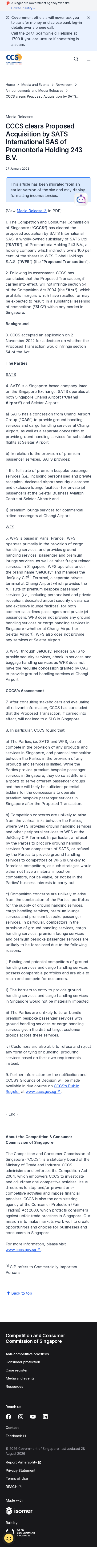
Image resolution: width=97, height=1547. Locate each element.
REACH (14, 1487)
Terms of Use (17, 1478)
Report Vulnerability (21, 1462)
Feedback (16, 1436)
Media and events (20, 1378)
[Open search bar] (76, 59)
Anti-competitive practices (27, 1354)
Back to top (21, 1293)
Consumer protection (23, 1362)
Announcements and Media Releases (34, 90)
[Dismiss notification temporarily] (88, 18)
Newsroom (64, 85)
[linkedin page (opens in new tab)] (45, 1416)
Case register (17, 1370)
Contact (12, 1427)
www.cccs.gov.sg (43, 1091)
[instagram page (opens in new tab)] (21, 1416)
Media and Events (35, 85)
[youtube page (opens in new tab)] (33, 1416)
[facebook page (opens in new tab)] (8, 1416)
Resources (14, 1386)
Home (10, 85)
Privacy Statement (20, 1470)
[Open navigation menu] (88, 59)
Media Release (32, 210)
